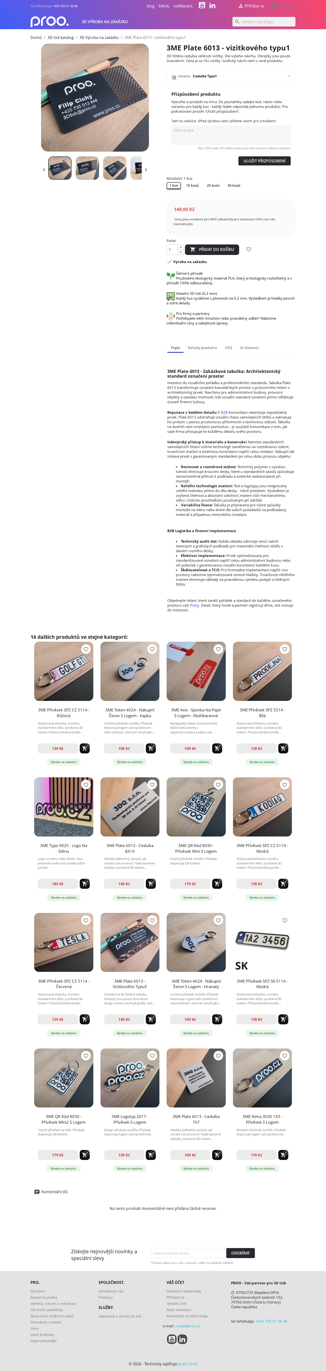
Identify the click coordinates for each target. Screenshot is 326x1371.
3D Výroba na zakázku (105, 21)
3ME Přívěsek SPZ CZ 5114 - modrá (262, 848)
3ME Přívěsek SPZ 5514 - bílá (262, 712)
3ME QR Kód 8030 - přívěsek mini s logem (196, 848)
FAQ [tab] (228, 347)
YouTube (202, 5)
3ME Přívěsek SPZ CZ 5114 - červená (63, 984)
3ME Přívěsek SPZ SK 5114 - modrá (262, 984)
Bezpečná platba (44, 1297)
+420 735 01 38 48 (65, 6)
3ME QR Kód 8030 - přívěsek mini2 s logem (64, 1119)
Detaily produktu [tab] (202, 347)
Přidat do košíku (212, 249)
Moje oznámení (179, 1309)
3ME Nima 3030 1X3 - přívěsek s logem (262, 1119)
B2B (224, 412)
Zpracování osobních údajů (52, 1316)
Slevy (35, 1328)
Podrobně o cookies (46, 1322)
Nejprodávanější (44, 1341)
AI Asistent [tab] (249, 347)
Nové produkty (42, 1334)
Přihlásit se (175, 1297)
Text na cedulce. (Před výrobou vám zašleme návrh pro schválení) (223, 121)
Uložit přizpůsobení (264, 161)
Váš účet (175, 1282)
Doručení (38, 1291)
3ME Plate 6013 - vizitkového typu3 (130, 984)
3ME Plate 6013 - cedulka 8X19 (129, 848)
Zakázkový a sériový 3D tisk (120, 1316)
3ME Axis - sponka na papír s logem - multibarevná (196, 712)
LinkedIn (212, 5)
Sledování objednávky (184, 1291)
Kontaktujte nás (111, 1291)
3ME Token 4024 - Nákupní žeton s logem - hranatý (196, 984)
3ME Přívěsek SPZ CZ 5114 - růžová (63, 712)
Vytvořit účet (176, 1303)
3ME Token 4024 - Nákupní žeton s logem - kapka (129, 712)
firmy (194, 605)
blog (151, 6)
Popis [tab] (175, 347)
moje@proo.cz (188, 1325)
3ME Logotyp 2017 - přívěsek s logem (129, 1119)
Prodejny (106, 1297)
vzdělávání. (183, 6)
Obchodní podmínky (47, 1309)
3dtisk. (164, 6)
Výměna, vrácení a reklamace (54, 1303)
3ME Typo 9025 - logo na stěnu (63, 848)
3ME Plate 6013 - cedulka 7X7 (196, 1119)
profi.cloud (188, 1363)
